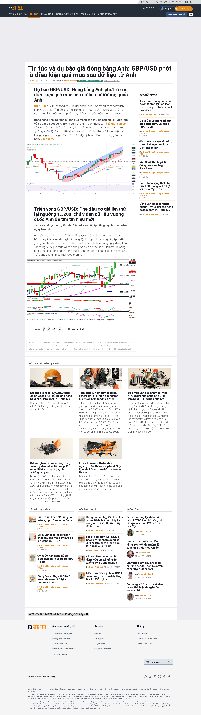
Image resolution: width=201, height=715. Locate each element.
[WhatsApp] (142, 2)
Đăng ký (185, 8)
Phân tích (47, 14)
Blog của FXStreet (102, 648)
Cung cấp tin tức (77, 329)
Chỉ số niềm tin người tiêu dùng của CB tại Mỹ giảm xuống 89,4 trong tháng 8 (102, 559)
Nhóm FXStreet (70, 81)
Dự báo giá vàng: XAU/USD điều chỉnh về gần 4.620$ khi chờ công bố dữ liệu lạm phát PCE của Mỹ (51, 396)
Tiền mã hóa (88, 14)
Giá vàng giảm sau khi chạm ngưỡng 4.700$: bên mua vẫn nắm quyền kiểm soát (145, 566)
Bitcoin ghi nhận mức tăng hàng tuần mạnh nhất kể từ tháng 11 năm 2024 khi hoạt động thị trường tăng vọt (50, 467)
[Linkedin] (152, 2)
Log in (168, 8)
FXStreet (13, 6)
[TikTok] (165, 2)
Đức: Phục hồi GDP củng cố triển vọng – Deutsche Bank (54, 518)
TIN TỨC (32, 81)
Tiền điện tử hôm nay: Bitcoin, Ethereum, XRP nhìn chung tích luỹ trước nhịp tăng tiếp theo (98, 396)
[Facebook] (161, 2)
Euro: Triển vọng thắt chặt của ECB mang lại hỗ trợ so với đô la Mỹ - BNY (156, 186)
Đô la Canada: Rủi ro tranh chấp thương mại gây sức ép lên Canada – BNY (55, 538)
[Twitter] (157, 2)
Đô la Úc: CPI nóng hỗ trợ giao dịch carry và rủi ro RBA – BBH (155, 124)
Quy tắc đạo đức (59, 643)
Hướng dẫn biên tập (61, 638)
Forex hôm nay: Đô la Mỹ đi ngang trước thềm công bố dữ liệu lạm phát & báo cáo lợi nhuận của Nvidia (100, 467)
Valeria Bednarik (145, 574)
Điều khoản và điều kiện (147, 638)
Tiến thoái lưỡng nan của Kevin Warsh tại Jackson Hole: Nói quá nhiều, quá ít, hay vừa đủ (156, 105)
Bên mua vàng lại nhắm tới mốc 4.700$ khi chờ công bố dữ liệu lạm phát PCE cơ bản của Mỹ (147, 396)
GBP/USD (40, 106)
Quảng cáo (99, 638)
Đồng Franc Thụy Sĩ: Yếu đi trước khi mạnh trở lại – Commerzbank (156, 144)
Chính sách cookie (145, 643)
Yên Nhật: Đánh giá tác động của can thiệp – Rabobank (153, 165)
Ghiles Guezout (149, 114)
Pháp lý (140, 626)
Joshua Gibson (144, 553)
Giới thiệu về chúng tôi (63, 626)
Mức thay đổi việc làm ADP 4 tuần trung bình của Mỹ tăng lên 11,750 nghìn (104, 576)
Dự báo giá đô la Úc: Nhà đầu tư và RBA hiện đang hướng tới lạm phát (145, 587)
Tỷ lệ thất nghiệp (115, 123)
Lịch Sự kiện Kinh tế (67, 14)
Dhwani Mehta (144, 531)
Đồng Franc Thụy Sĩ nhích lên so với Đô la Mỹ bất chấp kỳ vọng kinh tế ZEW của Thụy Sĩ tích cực (104, 521)
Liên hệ (97, 633)
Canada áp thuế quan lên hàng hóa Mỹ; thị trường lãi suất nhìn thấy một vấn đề (143, 544)
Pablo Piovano (144, 595)
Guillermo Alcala (150, 214)
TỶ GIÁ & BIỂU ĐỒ (18, 14)
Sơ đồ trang (142, 633)
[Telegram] (147, 2)
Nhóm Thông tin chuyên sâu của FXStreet (154, 132)
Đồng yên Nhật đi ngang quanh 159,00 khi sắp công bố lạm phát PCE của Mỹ (156, 207)
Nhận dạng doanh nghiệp (63, 648)
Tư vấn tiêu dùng (60, 654)
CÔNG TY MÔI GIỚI (107, 14)
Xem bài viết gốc (112, 80)
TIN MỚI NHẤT (148, 94)
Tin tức (34, 14)
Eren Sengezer (96, 550)
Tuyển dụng (99, 643)
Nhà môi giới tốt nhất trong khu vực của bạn (57, 614)
